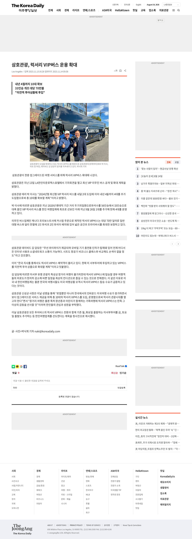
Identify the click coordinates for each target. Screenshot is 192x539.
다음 (178, 244)
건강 (63, 481)
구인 (137, 476)
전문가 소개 (115, 485)
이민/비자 (16, 490)
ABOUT (50, 525)
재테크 (39, 490)
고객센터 (116, 525)
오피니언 (15, 508)
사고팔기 (139, 499)
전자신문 (127, 4)
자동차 (39, 503)
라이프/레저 (66, 476)
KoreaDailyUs (167, 476)
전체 (50, 10)
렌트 (137, 481)
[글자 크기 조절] (115, 70)
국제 (13, 503)
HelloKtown (122, 10)
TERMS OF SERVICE (93, 525)
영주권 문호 (115, 494)
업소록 (152, 10)
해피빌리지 (165, 504)
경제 (66, 10)
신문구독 (115, 4)
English (138, 4)
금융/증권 (40, 485)
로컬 (177, 162)
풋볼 (88, 503)
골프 (88, 508)
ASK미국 (107, 10)
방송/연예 (90, 476)
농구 (88, 499)
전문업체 (139, 494)
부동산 (39, 494)
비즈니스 (40, 499)
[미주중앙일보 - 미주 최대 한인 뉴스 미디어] (28, 8)
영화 (88, 481)
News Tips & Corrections (132, 525)
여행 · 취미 (65, 490)
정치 (13, 499)
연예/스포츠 (89, 10)
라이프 (75, 10)
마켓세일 (139, 503)
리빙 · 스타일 (66, 494)
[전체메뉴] (173, 10)
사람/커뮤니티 (17, 485)
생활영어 (164, 487)
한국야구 (89, 490)
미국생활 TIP (116, 490)
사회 (58, 10)
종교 (63, 485)
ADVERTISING (61, 525)
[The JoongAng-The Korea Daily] (22, 529)
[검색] (178, 10)
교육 (143, 10)
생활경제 (40, 481)
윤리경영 (107, 525)
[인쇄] (120, 70)
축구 (88, 512)
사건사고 (15, 481)
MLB (88, 494)
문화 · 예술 (65, 499)
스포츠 (88, 485)
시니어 (64, 503)
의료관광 (164, 10)
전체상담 (114, 476)
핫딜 (135, 10)
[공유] (125, 70)
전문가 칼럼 (115, 481)
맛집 (137, 508)
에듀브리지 (165, 482)
